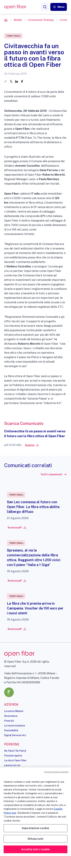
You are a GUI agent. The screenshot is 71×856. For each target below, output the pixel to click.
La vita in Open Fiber (15, 760)
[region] (35, 811)
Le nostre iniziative (14, 725)
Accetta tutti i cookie (35, 849)
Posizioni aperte (13, 755)
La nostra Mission (13, 711)
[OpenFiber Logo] (15, 7)
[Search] (45, 7)
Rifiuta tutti (35, 838)
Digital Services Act (15, 735)
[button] (58, 7)
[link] (31, 445)
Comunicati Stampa (41, 20)
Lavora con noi (12, 765)
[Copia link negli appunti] (5, 81)
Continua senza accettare (56, 772)
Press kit (9, 720)
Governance (11, 716)
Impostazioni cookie (35, 828)
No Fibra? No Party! (15, 750)
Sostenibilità (11, 730)
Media (18, 20)
